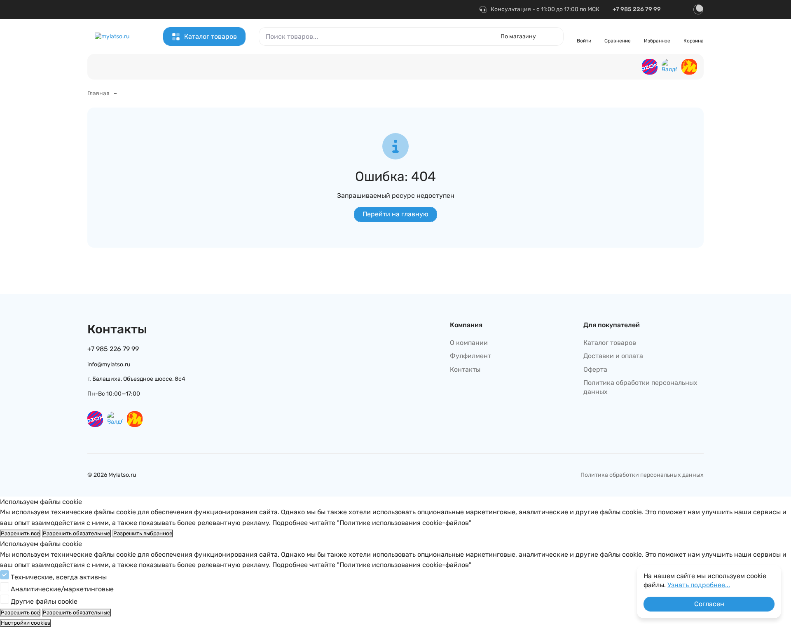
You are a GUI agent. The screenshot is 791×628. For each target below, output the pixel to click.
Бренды (362, 8)
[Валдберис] (669, 67)
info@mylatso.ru (108, 364)
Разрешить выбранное (142, 533)
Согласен (709, 604)
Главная (98, 93)
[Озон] (650, 67)
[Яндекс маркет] (689, 67)
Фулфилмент (325, 8)
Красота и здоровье (491, 67)
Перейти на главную (395, 214)
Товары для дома (425, 67)
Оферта (228, 8)
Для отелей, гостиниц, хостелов (142, 67)
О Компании (192, 8)
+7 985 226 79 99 (637, 9)
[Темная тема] (698, 9)
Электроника (319, 67)
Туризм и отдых (596, 67)
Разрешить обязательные (76, 533)
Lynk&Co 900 (274, 67)
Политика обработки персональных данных (640, 387)
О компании (469, 343)
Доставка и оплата (272, 8)
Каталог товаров (210, 36)
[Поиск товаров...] (553, 37)
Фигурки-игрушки (222, 67)
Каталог (121, 8)
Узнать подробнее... (698, 585)
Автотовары (369, 67)
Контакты (153, 8)
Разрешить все (20, 533)
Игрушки (546, 67)
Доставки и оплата (613, 356)
